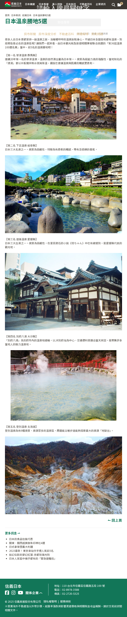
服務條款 (65, 601)
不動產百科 (66, 34)
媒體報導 (82, 34)
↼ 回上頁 (115, 520)
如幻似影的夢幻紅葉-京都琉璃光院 (29, 555)
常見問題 (97, 34)
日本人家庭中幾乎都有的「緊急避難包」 (33, 558)
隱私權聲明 (50, 601)
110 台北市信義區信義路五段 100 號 (83, 586)
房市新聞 (30, 34)
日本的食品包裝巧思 (21, 539)
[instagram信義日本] (13, 592)
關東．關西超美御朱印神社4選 (27, 543)
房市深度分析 (47, 34)
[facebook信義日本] (7, 592)
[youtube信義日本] (20, 592)
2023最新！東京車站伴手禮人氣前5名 (31, 551)
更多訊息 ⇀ (12, 533)
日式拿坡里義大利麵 (21, 547)
